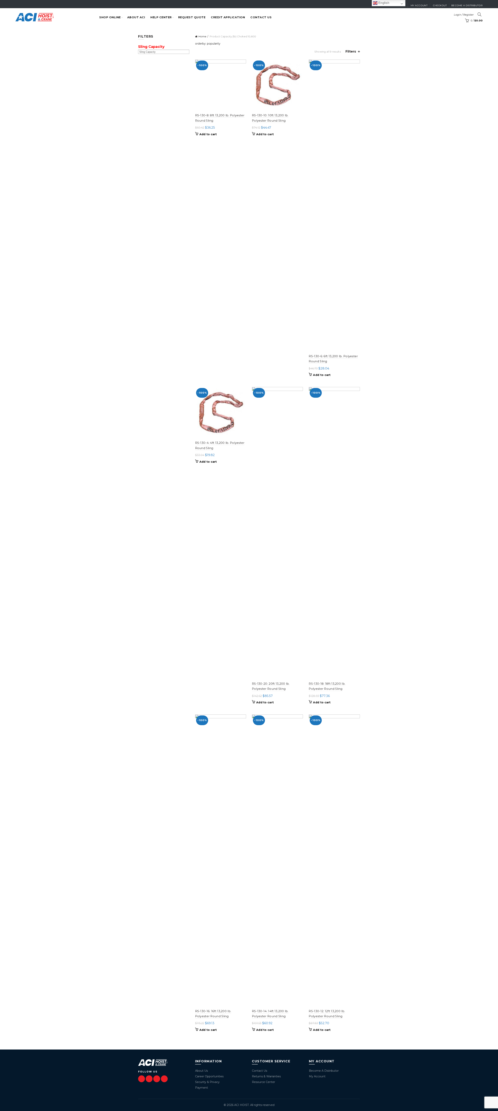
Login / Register (464, 14)
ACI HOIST (241, 1105)
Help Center (161, 17)
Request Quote (192, 17)
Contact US (261, 17)
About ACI (136, 17)
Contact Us (259, 1070)
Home (202, 36)
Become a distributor (467, 5)
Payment (201, 1087)
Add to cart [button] (208, 134)
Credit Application (228, 17)
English (383, 2)
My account (419, 5)
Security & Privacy (207, 1082)
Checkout (440, 5)
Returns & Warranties (266, 1076)
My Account (317, 1076)
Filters (350, 51)
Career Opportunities (209, 1076)
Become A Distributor (324, 1070)
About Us (201, 1070)
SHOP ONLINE (110, 17)
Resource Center (263, 1082)
